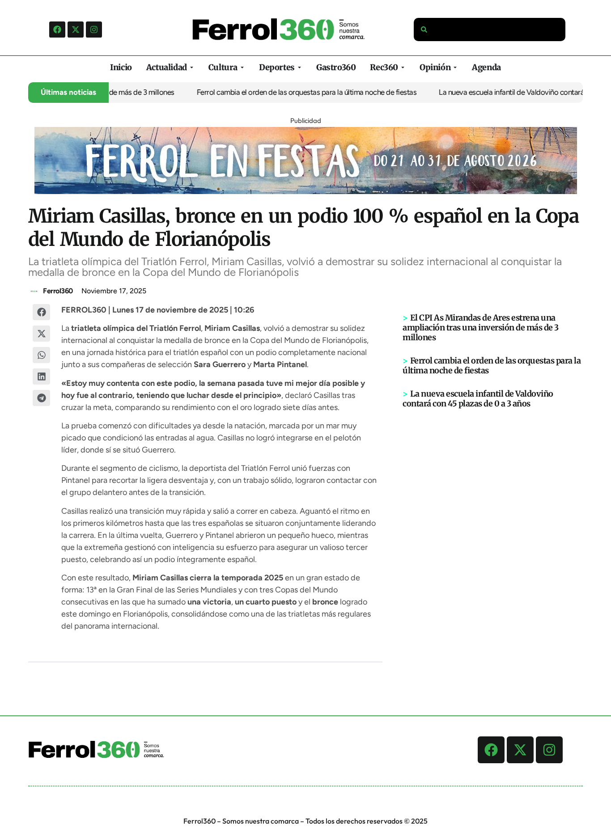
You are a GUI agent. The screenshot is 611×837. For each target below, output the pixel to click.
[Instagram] (94, 29)
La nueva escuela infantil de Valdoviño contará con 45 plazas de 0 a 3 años (478, 399)
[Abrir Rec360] (402, 67)
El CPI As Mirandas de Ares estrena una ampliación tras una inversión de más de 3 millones (481, 327)
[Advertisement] (493, 547)
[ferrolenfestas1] (305, 191)
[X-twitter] (76, 29)
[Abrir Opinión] (455, 67)
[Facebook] (57, 29)
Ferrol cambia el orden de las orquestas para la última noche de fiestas (297, 92)
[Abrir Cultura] (242, 67)
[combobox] (490, 29)
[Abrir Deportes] (299, 67)
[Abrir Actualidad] (191, 67)
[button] (42, 312)
